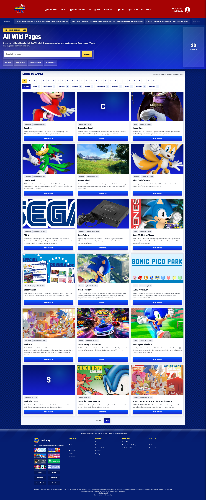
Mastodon (40, 477)
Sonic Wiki (125, 442)
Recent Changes (35, 63)
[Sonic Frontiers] (103, 268)
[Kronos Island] (103, 159)
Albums (88, 86)
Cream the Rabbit (85, 128)
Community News (100, 448)
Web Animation (102, 86)
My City (97, 454)
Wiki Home (8, 63)
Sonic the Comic (31, 401)
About (150, 442)
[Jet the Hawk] (49, 159)
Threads (54, 472)
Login (174, 11)
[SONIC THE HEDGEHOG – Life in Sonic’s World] (157, 380)
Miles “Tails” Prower (141, 180)
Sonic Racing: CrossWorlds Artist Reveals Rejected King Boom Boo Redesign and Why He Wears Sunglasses (107, 21)
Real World (76, 86)
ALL (24, 80)
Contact (151, 445)
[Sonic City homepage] (20, 10)
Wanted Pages (51, 63)
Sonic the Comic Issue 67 (89, 401)
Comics (71, 448)
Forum (97, 442)
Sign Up (180, 11)
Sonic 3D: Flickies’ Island (143, 235)
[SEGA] (49, 213)
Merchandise (72, 451)
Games (36, 86)
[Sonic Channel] (49, 268)
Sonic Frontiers (85, 289)
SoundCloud (40, 483)
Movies (71, 445)
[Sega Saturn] (103, 213)
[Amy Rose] (49, 106)
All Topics (26, 86)
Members (98, 451)
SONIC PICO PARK (140, 289)
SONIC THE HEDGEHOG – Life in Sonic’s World (152, 401)
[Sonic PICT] (49, 323)
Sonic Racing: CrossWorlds (89, 344)
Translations (72, 457)
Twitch (54, 483)
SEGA (26, 235)
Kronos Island (84, 180)
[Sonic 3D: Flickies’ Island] (157, 213)
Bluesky (40, 472)
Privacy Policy (153, 448)
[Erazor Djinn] (157, 106)
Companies (140, 86)
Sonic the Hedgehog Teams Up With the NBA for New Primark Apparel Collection (41, 21)
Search (87, 54)
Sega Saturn (83, 235)
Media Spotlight (127, 448)
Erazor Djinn (138, 128)
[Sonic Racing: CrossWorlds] (103, 323)
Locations (153, 86)
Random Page (20, 63)
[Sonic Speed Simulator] (157, 323)
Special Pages (49, 86)
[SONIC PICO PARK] (157, 268)
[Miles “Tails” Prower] (157, 159)
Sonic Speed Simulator (142, 344)
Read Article (48, 138)
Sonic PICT (28, 344)
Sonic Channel (30, 289)
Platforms (116, 86)
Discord (97, 445)
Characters (63, 86)
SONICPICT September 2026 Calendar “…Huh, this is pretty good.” (167, 21)
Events (71, 454)
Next (107, 420)
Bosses (128, 86)
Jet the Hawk (29, 180)
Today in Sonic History (129, 445)
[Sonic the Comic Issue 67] (103, 380)
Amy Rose (28, 128)
